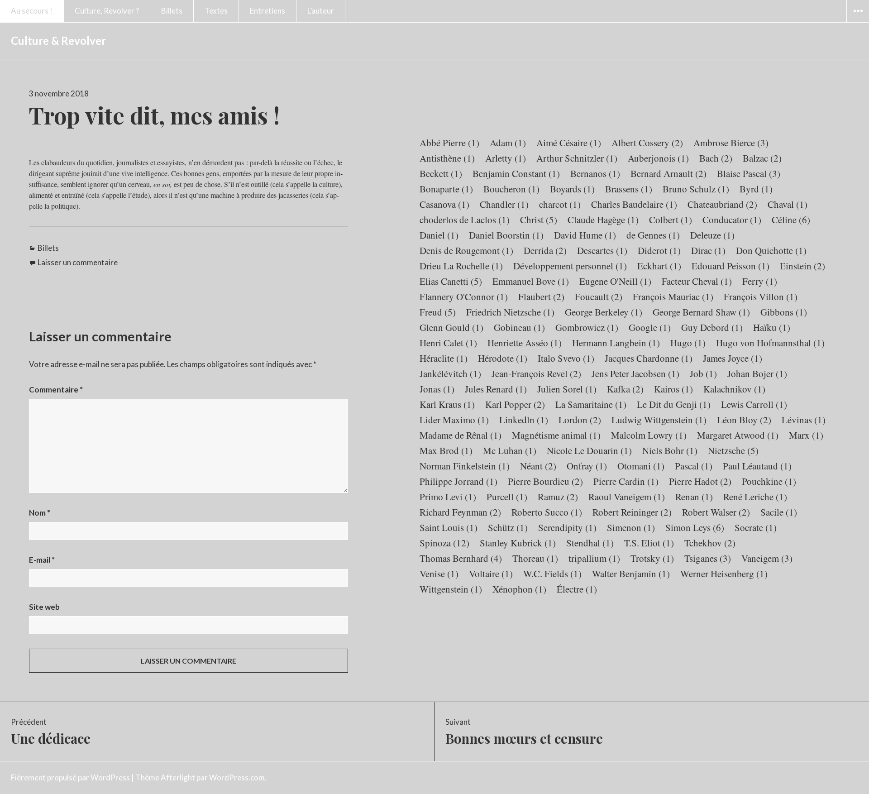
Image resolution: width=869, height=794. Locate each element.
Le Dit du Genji (674, 404)
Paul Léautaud (757, 465)
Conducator (731, 219)
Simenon (631, 527)
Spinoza (444, 542)
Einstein (802, 265)
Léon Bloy (744, 419)
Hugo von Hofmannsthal (770, 342)
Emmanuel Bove (530, 281)
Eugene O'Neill (615, 281)
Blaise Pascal (748, 173)
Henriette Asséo (524, 342)
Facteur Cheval (697, 281)
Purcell (507, 496)
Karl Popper (515, 404)
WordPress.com (237, 777)
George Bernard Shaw (701, 312)
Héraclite (444, 358)
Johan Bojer (757, 373)
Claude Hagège (603, 219)
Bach (715, 158)
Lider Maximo (454, 419)
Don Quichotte (771, 250)
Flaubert (541, 296)
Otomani (640, 465)
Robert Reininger (632, 512)
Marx (806, 435)
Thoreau (535, 558)
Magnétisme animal (556, 435)
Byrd (756, 188)
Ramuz (558, 496)
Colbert (670, 219)
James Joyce (732, 358)
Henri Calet (448, 342)
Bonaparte (446, 188)
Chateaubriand (722, 204)
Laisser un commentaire (78, 262)
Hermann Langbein (616, 342)
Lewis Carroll (754, 404)
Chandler (504, 204)
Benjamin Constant (516, 173)
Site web (44, 607)
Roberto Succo (546, 512)
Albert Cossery (647, 142)
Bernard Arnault (668, 173)
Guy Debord (712, 327)
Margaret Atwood (737, 435)
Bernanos (595, 173)
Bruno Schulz (696, 188)
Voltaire (491, 573)
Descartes (602, 250)
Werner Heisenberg (724, 573)
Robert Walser (716, 512)
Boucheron (511, 188)
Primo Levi (448, 496)
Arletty (505, 158)
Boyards (572, 188)
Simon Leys (694, 527)
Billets (171, 10)
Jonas (437, 389)
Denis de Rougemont (466, 250)
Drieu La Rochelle (461, 265)
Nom (39, 512)
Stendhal (590, 542)
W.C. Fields (552, 573)
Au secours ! (32, 10)
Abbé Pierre (449, 142)
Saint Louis (448, 527)
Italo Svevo (566, 358)
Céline (791, 219)
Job (703, 373)
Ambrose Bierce (731, 142)
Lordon (580, 419)
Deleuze (712, 235)
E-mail (42, 559)
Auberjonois (658, 158)
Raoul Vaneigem (626, 496)
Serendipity (567, 527)
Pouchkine (769, 481)
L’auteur (320, 10)
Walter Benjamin (631, 573)
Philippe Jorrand (458, 481)
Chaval (787, 204)
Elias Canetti (451, 281)
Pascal (693, 465)
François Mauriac (673, 296)
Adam (508, 142)
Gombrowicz (586, 327)
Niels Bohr (669, 450)
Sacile (778, 512)
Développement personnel (570, 265)
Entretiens (267, 10)
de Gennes (653, 235)
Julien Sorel (567, 389)
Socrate (756, 527)
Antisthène (447, 158)
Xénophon (519, 589)
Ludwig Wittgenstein (659, 419)
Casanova (444, 204)
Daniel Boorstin (506, 235)
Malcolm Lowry (649, 435)
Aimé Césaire (568, 142)
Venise (439, 573)
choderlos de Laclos (465, 219)
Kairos (673, 389)
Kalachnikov (734, 389)
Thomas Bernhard (461, 558)
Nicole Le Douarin (589, 450)
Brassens (628, 188)
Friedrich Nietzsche (510, 312)
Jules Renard (496, 389)
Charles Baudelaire (634, 204)
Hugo (688, 342)
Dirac (708, 250)
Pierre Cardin (626, 481)
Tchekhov (709, 542)
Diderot (659, 250)
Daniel (439, 235)
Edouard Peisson (730, 265)
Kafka (625, 389)
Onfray (587, 465)
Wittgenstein (451, 589)
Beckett (441, 173)
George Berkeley (603, 312)
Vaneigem (767, 558)
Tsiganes (707, 558)
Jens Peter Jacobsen (635, 373)
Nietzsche (733, 450)
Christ (538, 219)
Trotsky (652, 558)
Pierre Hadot (700, 481)
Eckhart (659, 265)
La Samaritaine (590, 404)
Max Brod (446, 450)
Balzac (762, 158)
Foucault (598, 296)
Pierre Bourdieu (545, 481)
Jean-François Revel (536, 373)
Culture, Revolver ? (107, 10)
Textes (216, 10)
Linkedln (523, 419)
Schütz (508, 527)
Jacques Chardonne (648, 358)
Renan (694, 496)
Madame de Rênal (460, 435)
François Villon (760, 296)
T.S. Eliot (649, 542)
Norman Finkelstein (465, 465)
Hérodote (502, 358)
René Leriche (755, 496)
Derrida (545, 250)
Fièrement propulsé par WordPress (70, 777)
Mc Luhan (509, 450)
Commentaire (56, 389)
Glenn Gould (451, 327)
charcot (560, 204)
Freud (438, 312)
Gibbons (783, 312)
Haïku (771, 327)
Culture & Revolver (58, 40)
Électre (577, 589)
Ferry (759, 281)
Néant (538, 465)
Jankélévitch (450, 373)
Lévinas (804, 419)
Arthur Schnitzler (576, 158)
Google (650, 327)
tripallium (594, 558)
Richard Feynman (460, 512)
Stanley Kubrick (518, 542)
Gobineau (519, 327)
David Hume (585, 235)
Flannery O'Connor (464, 296)
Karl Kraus (447, 404)
